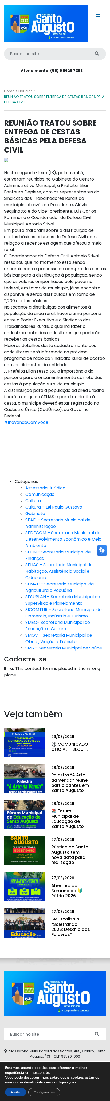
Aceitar (15, 1092)
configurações (64, 1082)
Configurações (44, 1092)
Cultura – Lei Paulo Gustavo (53, 507)
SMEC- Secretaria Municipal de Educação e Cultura (57, 625)
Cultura (33, 501)
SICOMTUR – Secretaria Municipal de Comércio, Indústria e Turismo (63, 613)
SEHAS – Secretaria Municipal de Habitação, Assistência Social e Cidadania (59, 571)
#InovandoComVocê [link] (26, 422)
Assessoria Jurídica (45, 488)
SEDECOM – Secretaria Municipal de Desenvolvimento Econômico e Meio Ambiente (63, 539)
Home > (10, 91)
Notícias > (26, 91)
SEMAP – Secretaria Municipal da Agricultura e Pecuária (59, 587)
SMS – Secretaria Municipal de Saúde (63, 648)
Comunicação (39, 494)
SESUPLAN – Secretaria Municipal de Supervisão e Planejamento (62, 600)
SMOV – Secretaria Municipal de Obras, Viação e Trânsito (58, 638)
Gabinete (35, 513)
